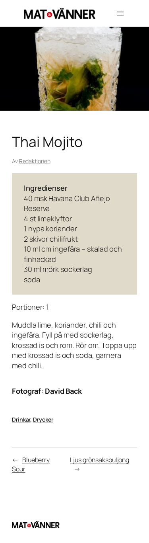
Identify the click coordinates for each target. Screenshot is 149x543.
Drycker (43, 419)
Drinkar (21, 419)
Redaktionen (34, 161)
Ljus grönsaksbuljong (99, 459)
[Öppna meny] (120, 13)
